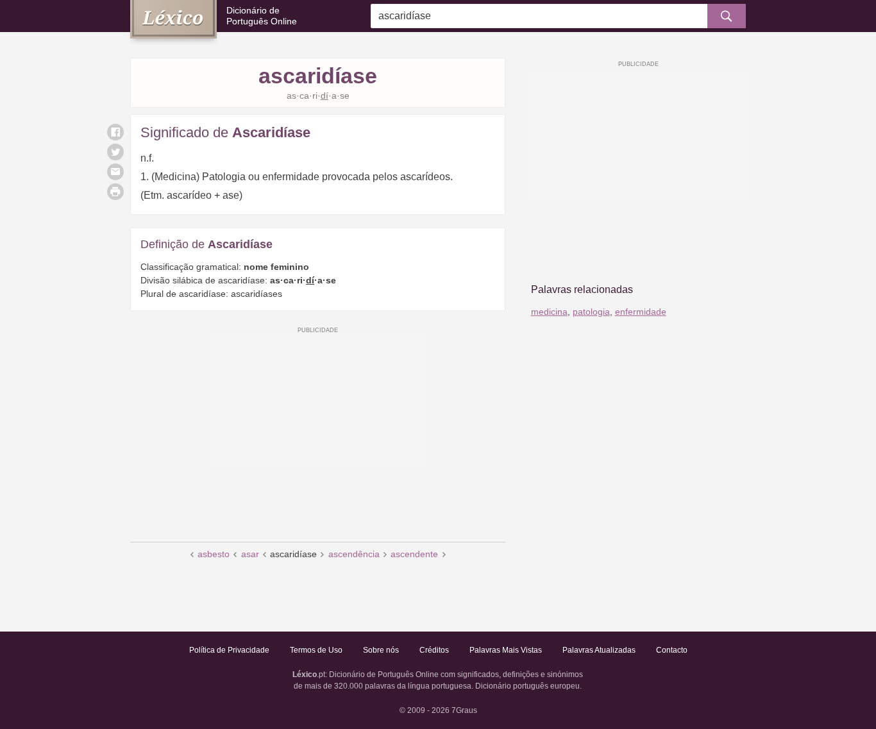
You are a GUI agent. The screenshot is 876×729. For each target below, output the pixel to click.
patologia (591, 311)
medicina (549, 311)
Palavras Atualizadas (599, 650)
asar (250, 554)
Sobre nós (381, 650)
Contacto (671, 650)
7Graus (464, 710)
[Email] (115, 171)
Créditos (434, 650)
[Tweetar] (115, 152)
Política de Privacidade (229, 650)
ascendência (354, 554)
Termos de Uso (316, 650)
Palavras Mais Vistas (505, 650)
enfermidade (640, 311)
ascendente (414, 554)
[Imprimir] (115, 191)
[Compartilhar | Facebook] (115, 132)
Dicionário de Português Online (261, 15)
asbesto (214, 554)
